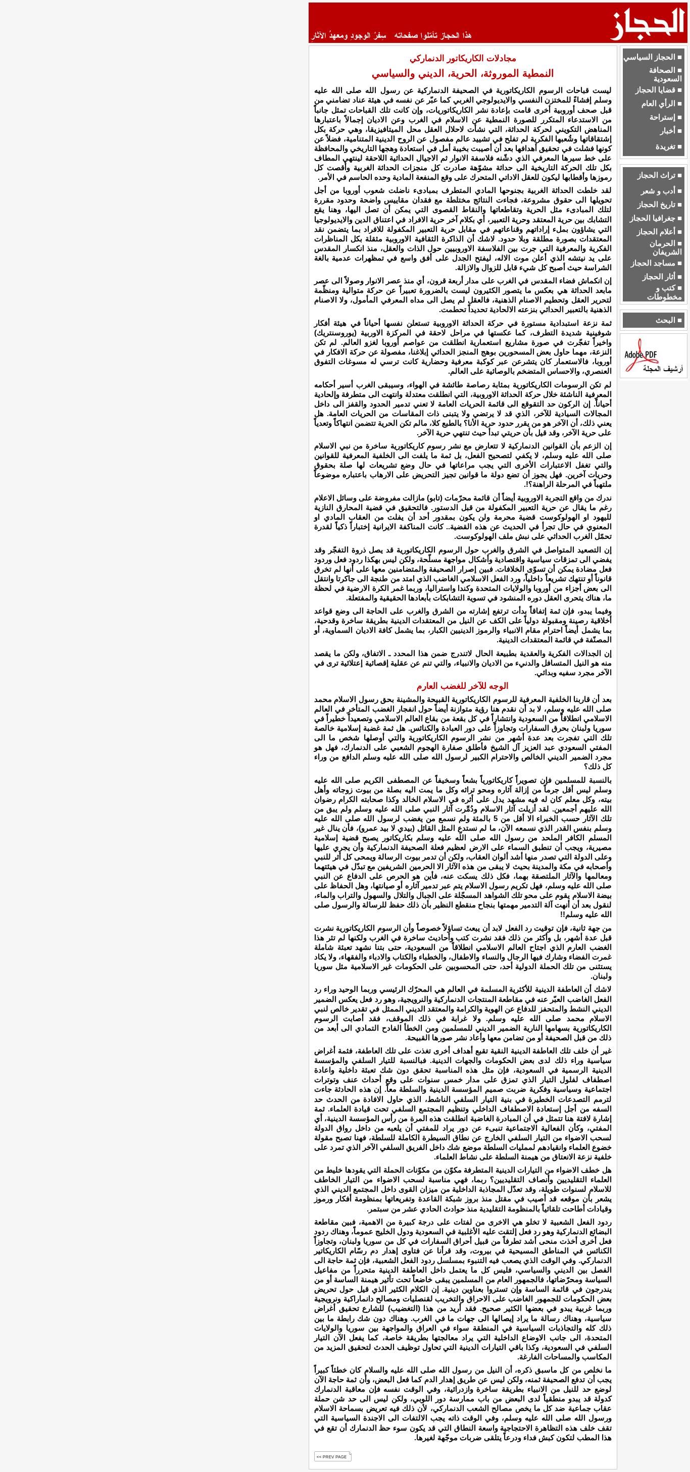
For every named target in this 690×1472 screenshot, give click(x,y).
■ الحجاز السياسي (652, 57)
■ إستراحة (666, 117)
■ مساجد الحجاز (656, 263)
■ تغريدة (669, 146)
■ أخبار (671, 131)
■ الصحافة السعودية (665, 74)
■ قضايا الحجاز (658, 90)
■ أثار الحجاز (662, 277)
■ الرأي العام (662, 103)
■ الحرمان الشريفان (666, 247)
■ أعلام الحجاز (659, 232)
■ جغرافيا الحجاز (656, 218)
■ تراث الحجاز (659, 175)
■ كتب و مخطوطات (664, 292)
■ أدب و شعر (661, 191)
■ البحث (669, 320)
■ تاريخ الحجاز (659, 204)
